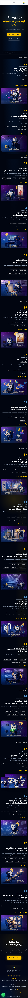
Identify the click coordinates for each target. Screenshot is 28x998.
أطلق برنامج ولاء (23, 865)
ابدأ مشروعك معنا (15, 35)
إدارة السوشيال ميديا (11, 984)
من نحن (20, 980)
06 (11, 52)
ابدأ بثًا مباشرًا (24, 666)
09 (2, 52)
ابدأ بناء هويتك (23, 376)
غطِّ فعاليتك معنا (23, 571)
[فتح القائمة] (14, 2)
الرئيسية (24, 980)
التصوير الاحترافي (5, 986)
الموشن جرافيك (17, 986)
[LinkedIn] (17, 976)
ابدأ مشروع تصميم (22, 329)
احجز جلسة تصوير (23, 277)
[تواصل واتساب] (3, 994)
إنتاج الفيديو (25, 984)
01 (25, 52)
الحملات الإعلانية (4, 984)
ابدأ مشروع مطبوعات (22, 424)
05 (14, 52)
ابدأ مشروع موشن (23, 229)
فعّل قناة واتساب (23, 718)
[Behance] (11, 976)
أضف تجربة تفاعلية (22, 618)
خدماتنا (3, 980)
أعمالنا (16, 980)
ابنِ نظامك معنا (23, 817)
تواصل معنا (8, 980)
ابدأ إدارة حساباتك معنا (21, 85)
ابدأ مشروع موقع (23, 770)
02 (22, 52)
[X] (14, 976)
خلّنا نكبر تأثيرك (23, 133)
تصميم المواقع (23, 986)
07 (8, 52)
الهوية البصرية (11, 986)
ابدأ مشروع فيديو (23, 182)
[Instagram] (19, 976)
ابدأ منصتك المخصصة (22, 912)
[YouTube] (8, 976)
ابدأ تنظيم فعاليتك (22, 476)
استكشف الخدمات (15, 39)
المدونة (12, 980)
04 (17, 52)
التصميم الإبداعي (19, 984)
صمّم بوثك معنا (23, 523)
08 (5, 52)
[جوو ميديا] (20, 3)
